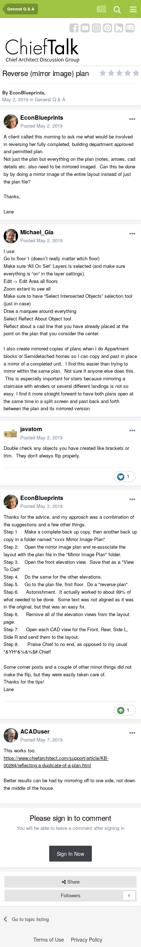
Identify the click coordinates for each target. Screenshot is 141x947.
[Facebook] (73, 27)
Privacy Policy (86, 939)
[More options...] (132, 119)
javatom (31, 429)
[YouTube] (85, 27)
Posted (41, 125)
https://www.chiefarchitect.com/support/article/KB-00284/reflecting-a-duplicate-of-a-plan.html (56, 761)
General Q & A (50, 99)
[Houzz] (118, 27)
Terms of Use (48, 939)
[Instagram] (96, 27)
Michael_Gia (37, 232)
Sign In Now (70, 853)
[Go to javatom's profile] (11, 433)
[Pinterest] (107, 27)
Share (73, 881)
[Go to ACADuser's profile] (11, 735)
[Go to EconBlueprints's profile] (11, 121)
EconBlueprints (26, 92)
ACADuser (35, 731)
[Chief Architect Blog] (129, 27)
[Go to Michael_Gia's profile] (11, 236)
